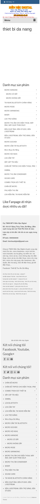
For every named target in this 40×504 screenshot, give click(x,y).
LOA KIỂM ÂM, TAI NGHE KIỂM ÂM (17, 194)
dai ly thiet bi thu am (21, 276)
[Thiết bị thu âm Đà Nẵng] (20, 12)
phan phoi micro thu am (21, 286)
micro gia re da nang (8, 281)
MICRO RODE (9, 107)
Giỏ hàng (10, 2)
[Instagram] (11, 372)
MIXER (6, 115)
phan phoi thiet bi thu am (26, 289)
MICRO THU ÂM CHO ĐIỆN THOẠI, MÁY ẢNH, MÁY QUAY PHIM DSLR (18, 124)
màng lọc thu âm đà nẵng (22, 71)
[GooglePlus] (8, 359)
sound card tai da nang (16, 76)
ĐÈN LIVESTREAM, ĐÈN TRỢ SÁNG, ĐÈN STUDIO (19, 136)
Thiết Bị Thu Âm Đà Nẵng (20, 268)
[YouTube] (11, 359)
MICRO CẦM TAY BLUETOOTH (15, 146)
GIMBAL (7, 170)
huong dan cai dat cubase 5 (10, 279)
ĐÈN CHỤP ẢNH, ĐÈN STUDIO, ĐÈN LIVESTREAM (17, 130)
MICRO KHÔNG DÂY (13, 98)
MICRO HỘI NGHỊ (10, 154)
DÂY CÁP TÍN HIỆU (11, 162)
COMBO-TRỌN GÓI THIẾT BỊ (14, 182)
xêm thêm (20, 66)
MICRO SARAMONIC (11, 111)
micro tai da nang (12, 74)
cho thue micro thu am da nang (11, 274)
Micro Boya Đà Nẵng (11, 150)
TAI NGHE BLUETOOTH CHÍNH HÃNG (18, 102)
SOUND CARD (9, 178)
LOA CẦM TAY (9, 158)
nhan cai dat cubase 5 (8, 286)
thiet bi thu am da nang (9, 294)
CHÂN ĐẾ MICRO (10, 186)
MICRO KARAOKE (10, 90)
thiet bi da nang (27, 76)
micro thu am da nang (23, 74)
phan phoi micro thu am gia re (11, 289)
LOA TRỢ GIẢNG (10, 119)
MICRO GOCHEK (10, 142)
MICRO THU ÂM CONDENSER (15, 174)
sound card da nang (8, 291)
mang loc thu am (10, 71)
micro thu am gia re (8, 284)
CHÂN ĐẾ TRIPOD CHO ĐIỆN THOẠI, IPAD (19, 166)
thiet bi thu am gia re (21, 294)
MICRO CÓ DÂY (11, 94)
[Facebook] (4, 359)
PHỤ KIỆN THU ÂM (11, 190)
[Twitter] (8, 372)
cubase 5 (22, 274)
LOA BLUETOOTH (11, 403)
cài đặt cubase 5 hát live (9, 276)
